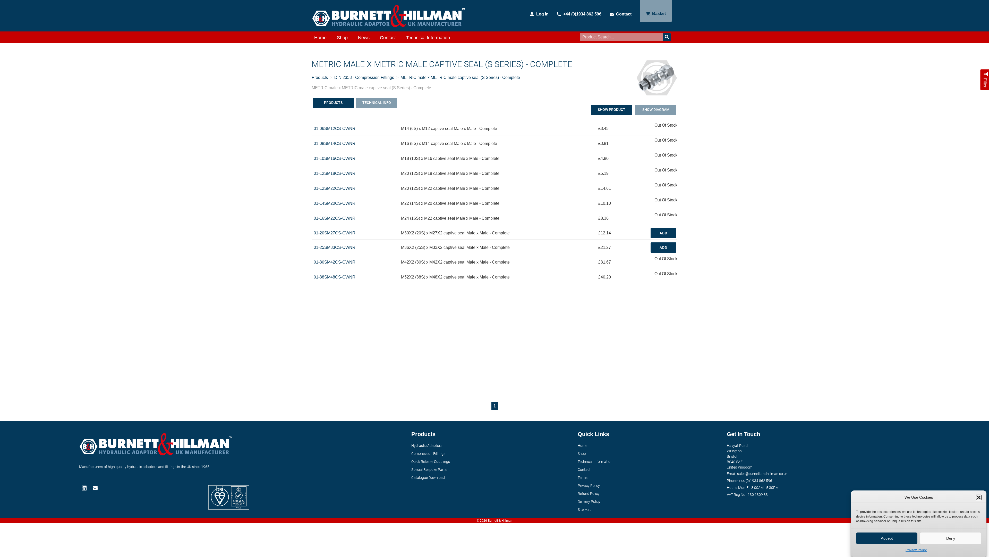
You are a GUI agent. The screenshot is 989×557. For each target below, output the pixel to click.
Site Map (585, 509)
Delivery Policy (589, 501)
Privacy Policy (916, 550)
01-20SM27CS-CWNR (334, 233)
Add (663, 233)
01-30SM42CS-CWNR (334, 262)
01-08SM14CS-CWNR (334, 143)
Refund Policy (589, 494)
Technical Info (376, 103)
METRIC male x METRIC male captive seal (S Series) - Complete (460, 77)
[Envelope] (96, 488)
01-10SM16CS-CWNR (334, 158)
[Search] (667, 37)
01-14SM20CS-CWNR (334, 203)
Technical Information (428, 37)
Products (320, 77)
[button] (978, 497)
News (364, 37)
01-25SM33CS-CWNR (334, 247)
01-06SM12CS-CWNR (334, 128)
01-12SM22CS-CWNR (334, 188)
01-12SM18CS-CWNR (334, 173)
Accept (887, 538)
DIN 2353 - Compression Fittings (364, 77)
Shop (342, 37)
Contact (388, 37)
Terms (582, 478)
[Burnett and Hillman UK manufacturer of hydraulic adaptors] (389, 16)
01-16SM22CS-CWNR (334, 218)
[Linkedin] (85, 488)
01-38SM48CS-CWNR (334, 277)
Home (320, 37)
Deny (950, 538)
